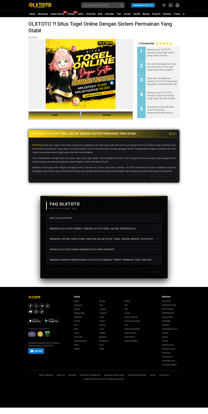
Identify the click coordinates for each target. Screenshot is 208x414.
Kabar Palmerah (46, 375)
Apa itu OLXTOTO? (104, 218)
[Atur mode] (164, 5)
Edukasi (167, 14)
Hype (101, 317)
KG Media (166, 321)
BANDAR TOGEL (169, 305)
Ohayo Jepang (130, 317)
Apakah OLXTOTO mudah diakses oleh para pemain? (104, 249)
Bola (100, 14)
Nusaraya (43, 14)
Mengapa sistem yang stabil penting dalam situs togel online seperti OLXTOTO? (104, 239)
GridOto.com (167, 345)
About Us (61, 375)
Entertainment (80, 341)
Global (77, 309)
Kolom (127, 301)
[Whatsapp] (36, 311)
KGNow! (165, 325)
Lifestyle (109, 14)
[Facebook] (30, 306)
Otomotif (90, 14)
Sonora (165, 337)
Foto (101, 345)
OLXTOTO (32, 37)
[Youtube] (30, 311)
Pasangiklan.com (169, 329)
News (32, 14)
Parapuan (103, 341)
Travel (177, 14)
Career (153, 375)
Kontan (165, 333)
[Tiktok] (42, 311)
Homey (102, 325)
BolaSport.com (168, 349)
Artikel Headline (131, 341)
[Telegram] (42, 306)
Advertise (72, 375)
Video (101, 349)
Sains (76, 345)
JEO (126, 309)
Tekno (80, 14)
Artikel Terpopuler (132, 329)
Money (146, 14)
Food (101, 329)
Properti (156, 14)
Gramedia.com (168, 361)
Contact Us (164, 375)
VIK (125, 305)
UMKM (102, 333)
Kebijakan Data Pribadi (114, 375)
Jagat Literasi (57, 14)
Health (136, 14)
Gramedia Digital (169, 365)
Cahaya (71, 14)
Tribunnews (167, 357)
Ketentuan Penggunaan (90, 375)
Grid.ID (165, 341)
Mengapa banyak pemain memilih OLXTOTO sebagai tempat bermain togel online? (104, 260)
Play (126, 325)
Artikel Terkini (130, 333)
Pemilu (77, 321)
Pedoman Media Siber (137, 375)
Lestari (127, 15)
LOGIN (55, 115)
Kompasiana (167, 317)
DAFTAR (107, 115)
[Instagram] (47, 306)
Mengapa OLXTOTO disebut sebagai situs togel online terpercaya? (104, 228)
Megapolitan (79, 313)
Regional (78, 317)
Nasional (78, 305)
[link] (170, 5)
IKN (75, 325)
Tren (118, 14)
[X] (36, 306)
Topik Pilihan (129, 337)
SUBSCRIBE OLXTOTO (142, 5)
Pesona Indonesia (132, 321)
